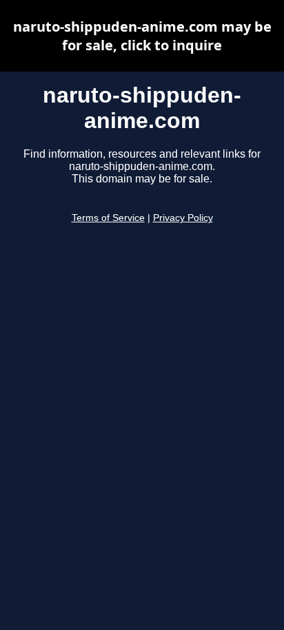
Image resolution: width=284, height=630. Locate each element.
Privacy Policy (183, 218)
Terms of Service (108, 218)
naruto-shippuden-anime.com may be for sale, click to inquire (142, 35)
